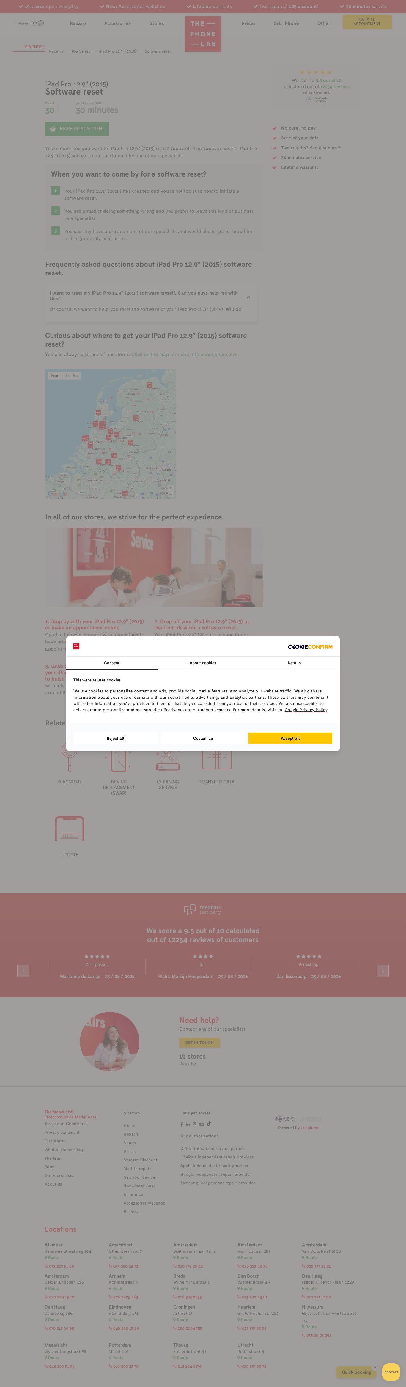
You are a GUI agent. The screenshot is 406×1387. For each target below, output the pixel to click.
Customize (203, 738)
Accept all (290, 738)
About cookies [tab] (203, 662)
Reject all (116, 738)
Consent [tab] (111, 662)
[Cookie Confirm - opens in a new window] (310, 646)
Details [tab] (294, 662)
